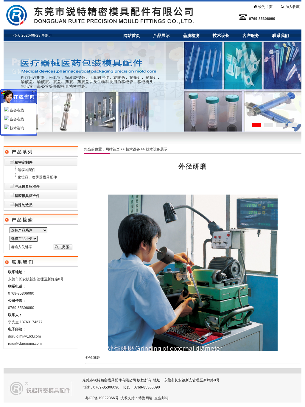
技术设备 (221, 35)
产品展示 (161, 35)
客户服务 (250, 35)
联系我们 (280, 35)
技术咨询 (16, 128)
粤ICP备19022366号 (102, 398)
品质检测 (191, 35)
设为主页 (265, 7)
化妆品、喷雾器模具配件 (37, 177)
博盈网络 (145, 398)
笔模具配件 (26, 170)
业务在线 (16, 110)
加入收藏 (292, 7)
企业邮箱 (161, 398)
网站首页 (131, 35)
